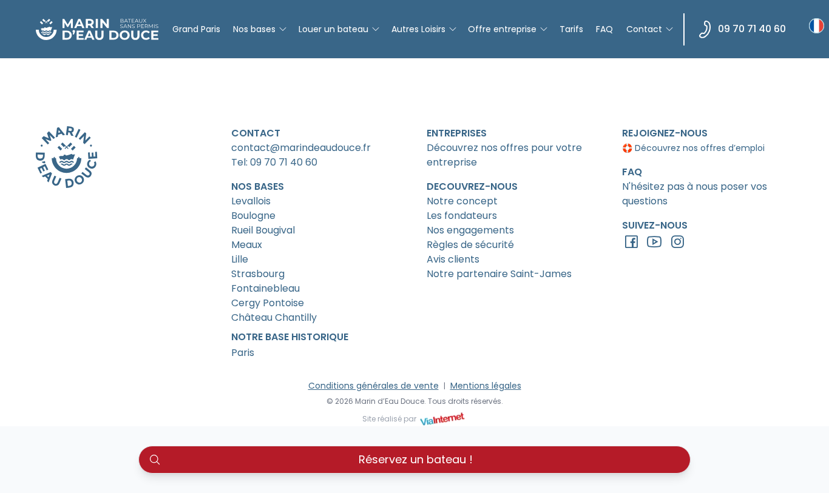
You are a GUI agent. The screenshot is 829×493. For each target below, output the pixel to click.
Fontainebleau (265, 288)
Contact (644, 29)
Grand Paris (196, 29)
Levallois (251, 201)
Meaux (246, 245)
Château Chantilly (274, 317)
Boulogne (253, 216)
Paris (242, 353)
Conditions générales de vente (373, 386)
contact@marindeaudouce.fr (301, 148)
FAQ (604, 29)
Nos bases (254, 29)
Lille (239, 259)
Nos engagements (470, 230)
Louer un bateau (333, 29)
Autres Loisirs (418, 29)
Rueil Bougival (263, 230)
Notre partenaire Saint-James (499, 274)
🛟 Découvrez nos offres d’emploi (693, 148)
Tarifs (571, 29)
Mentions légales (485, 386)
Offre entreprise (502, 29)
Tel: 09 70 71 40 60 (274, 162)
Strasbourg (258, 274)
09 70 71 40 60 (752, 29)
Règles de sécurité (470, 245)
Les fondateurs (462, 216)
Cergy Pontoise (267, 303)
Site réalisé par (390, 419)
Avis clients (453, 259)
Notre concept (462, 201)
